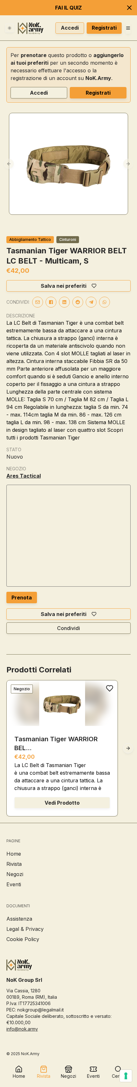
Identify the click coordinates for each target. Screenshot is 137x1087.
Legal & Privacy (25, 929)
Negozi (14, 874)
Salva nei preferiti (63, 286)
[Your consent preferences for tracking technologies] (126, 1076)
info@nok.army (22, 1029)
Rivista (14, 864)
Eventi (13, 884)
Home (13, 854)
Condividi (68, 628)
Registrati (104, 28)
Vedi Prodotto (62, 803)
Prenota (21, 597)
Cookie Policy (22, 939)
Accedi (70, 28)
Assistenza (19, 919)
